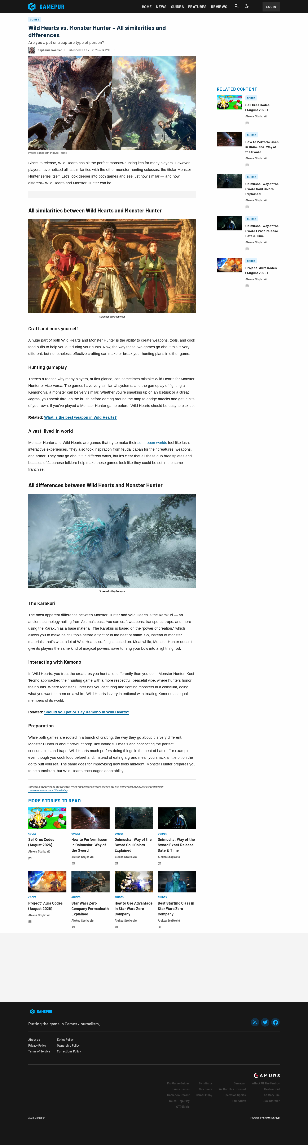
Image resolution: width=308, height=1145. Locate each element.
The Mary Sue (271, 1095)
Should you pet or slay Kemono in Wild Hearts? (86, 712)
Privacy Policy (37, 1045)
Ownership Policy (68, 1045)
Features (197, 6)
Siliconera (205, 1089)
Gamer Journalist (178, 1095)
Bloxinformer (271, 1101)
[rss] (255, 1022)
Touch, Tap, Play (179, 1101)
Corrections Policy (69, 1051)
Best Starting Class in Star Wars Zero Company (176, 908)
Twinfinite (205, 1083)
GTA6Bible (183, 1106)
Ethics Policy (65, 1039)
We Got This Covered (232, 1089)
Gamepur (240, 1083)
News (161, 6)
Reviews (219, 6)
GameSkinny (204, 1095)
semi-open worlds (152, 443)
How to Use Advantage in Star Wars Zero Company (134, 908)
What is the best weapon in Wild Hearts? (80, 417)
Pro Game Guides (178, 1083)
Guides (177, 6)
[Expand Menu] (256, 6)
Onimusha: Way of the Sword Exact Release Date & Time (176, 845)
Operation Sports (235, 1095)
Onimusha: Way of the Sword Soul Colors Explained (133, 845)
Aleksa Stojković (39, 851)
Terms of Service (39, 1051)
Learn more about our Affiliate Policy (47, 790)
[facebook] (275, 1022)
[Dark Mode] (246, 6)
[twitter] (265, 1022)
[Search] (236, 6)
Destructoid (272, 1089)
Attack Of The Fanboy (266, 1083)
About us (34, 1039)
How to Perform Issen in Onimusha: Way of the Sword (89, 845)
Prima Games (181, 1089)
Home (147, 6)
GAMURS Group (271, 1117)
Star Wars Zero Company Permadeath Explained (90, 908)
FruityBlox (239, 1101)
